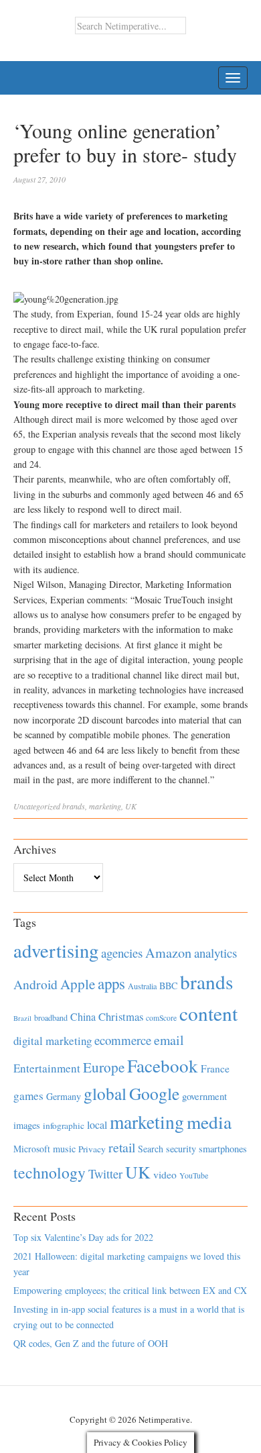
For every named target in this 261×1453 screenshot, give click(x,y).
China (83, 1016)
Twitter (105, 1174)
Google (154, 1093)
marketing (105, 806)
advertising (55, 950)
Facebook (162, 1065)
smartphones (223, 1148)
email (169, 1040)
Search (150, 1148)
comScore (161, 1018)
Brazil (22, 1018)
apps (111, 983)
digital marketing (52, 1040)
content (208, 1013)
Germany (63, 1096)
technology (49, 1172)
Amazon (168, 953)
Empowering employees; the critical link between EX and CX (130, 1290)
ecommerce (122, 1040)
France (215, 1068)
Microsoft (31, 1148)
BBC (168, 985)
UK (131, 806)
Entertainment (46, 1068)
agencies (122, 952)
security (181, 1148)
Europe (103, 1067)
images (26, 1125)
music (64, 1148)
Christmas (120, 1016)
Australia (142, 986)
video (165, 1174)
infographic (63, 1125)
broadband (51, 1017)
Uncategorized (36, 806)
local (97, 1124)
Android (35, 984)
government (204, 1096)
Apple (77, 983)
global (105, 1093)
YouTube (193, 1175)
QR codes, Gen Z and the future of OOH (90, 1343)
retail (121, 1147)
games (28, 1095)
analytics (215, 952)
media (209, 1121)
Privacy (92, 1149)
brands (73, 806)
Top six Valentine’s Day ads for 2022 (83, 1237)
